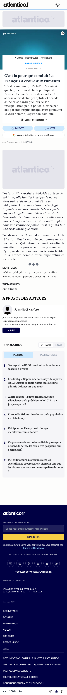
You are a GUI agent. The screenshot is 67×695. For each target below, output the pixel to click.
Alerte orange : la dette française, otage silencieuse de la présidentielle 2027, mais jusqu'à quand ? (32, 400)
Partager (19, 128)
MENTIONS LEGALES (20, 658)
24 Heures (46, 345)
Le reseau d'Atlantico (14, 592)
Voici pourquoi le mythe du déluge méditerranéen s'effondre (28, 430)
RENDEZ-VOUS (10, 623)
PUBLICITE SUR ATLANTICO (45, 658)
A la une (19, 58)
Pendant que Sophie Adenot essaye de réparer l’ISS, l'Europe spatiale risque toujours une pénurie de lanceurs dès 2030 (35, 383)
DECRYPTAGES (10, 611)
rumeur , (17, 276)
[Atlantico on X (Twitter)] (20, 563)
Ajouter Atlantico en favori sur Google (35, 135)
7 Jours (58, 345)
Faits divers (46, 58)
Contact (38, 592)
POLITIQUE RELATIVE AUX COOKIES (20, 677)
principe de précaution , (44, 272)
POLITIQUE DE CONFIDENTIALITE (44, 664)
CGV (5, 658)
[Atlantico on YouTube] (56, 563)
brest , (39, 276)
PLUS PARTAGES (48, 355)
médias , (7, 272)
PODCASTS (8, 636)
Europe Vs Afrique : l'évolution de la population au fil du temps (35, 416)
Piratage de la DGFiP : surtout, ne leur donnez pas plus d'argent (34, 367)
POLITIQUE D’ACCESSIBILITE (17, 670)
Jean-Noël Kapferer (34, 119)
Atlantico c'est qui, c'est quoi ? (19, 589)
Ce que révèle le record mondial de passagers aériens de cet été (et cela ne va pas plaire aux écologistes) (34, 446)
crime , (7, 276)
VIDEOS (7, 629)
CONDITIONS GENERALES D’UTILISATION (23, 683)
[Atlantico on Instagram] (47, 563)
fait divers (49, 276)
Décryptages (31, 58)
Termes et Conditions (33, 548)
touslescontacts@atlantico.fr (33, 572)
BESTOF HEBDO (11, 642)
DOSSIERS (8, 617)
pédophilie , (21, 272)
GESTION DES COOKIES (14, 664)
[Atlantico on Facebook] (29, 563)
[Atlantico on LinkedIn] (38, 563)
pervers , (29, 276)
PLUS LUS (18, 355)
